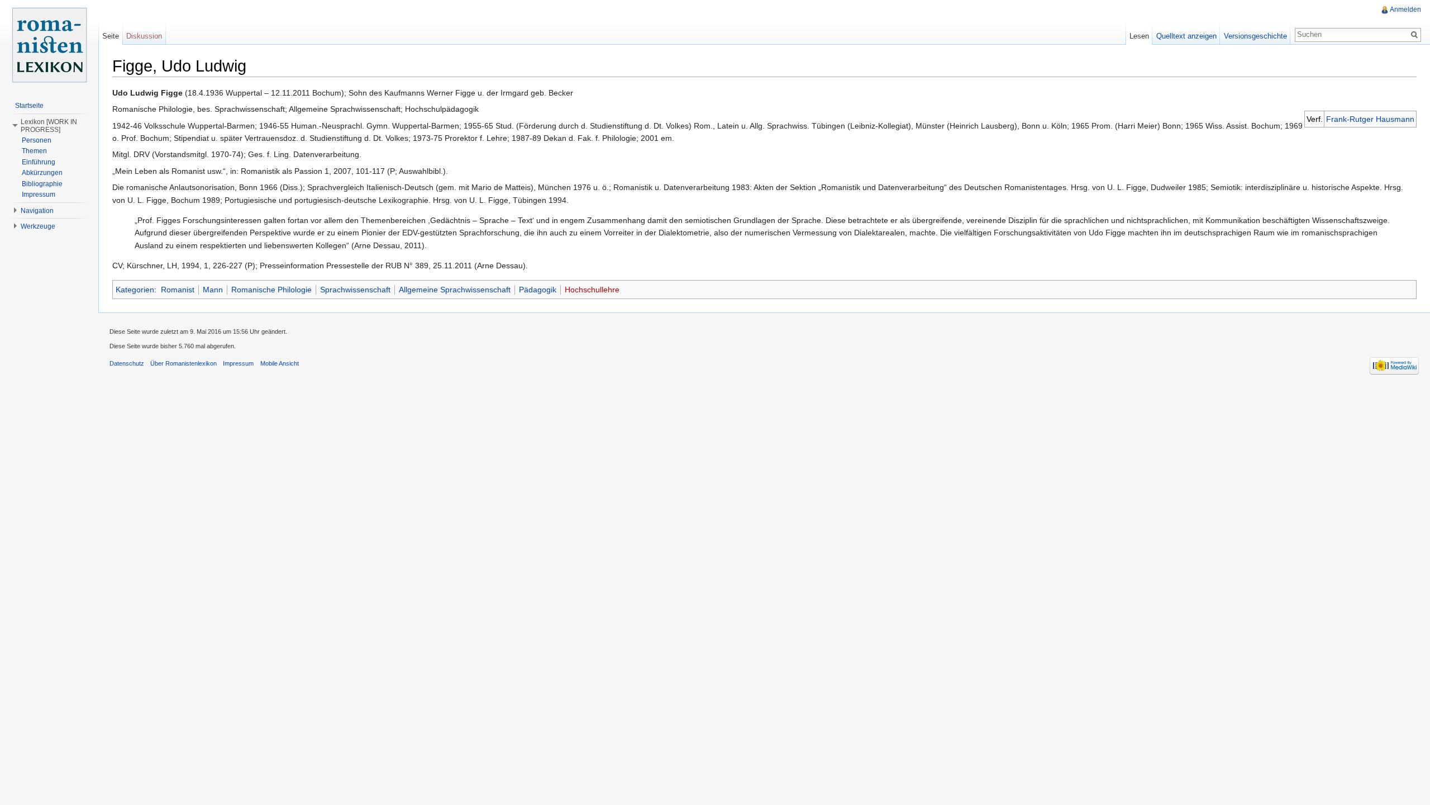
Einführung (38, 162)
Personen (36, 140)
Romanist (177, 289)
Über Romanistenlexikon (183, 363)
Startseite (29, 106)
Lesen (1139, 36)
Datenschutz (126, 363)
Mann (213, 289)
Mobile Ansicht (279, 363)
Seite (110, 36)
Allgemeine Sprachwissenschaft (455, 289)
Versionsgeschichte (1255, 36)
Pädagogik (537, 289)
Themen (34, 151)
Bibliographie (42, 184)
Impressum (38, 194)
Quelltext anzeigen (1186, 36)
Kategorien (135, 289)
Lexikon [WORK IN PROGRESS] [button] (49, 126)
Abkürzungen (42, 173)
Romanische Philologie (271, 289)
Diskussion (144, 36)
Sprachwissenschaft (355, 289)
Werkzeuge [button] (38, 226)
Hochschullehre (592, 289)
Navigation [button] (37, 211)
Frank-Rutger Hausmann (1370, 119)
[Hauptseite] (49, 44)
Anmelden (1405, 9)
